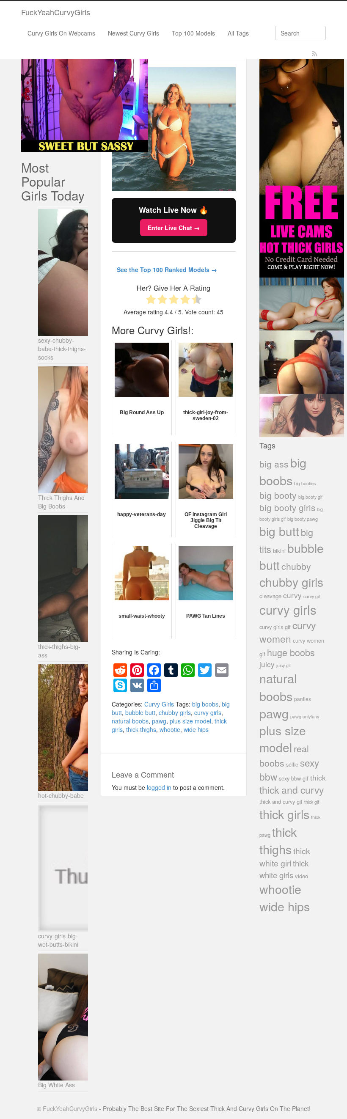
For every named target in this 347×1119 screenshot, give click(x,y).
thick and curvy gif (281, 801)
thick (318, 777)
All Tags (238, 33)
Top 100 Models (193, 33)
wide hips (196, 729)
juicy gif (283, 665)
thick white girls (283, 869)
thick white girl (284, 857)
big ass (274, 463)
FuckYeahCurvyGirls (55, 11)
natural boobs (130, 721)
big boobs (205, 704)
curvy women (287, 632)
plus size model (190, 721)
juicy (267, 664)
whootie (170, 729)
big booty (278, 495)
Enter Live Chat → (174, 227)
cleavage (270, 596)
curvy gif (311, 596)
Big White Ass (56, 1085)
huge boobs (291, 652)
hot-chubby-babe (61, 795)
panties (302, 698)
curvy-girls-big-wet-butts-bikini (58, 940)
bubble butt (140, 712)
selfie (292, 764)
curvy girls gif (275, 627)
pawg (159, 721)
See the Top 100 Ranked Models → (167, 269)
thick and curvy (291, 790)
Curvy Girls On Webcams (61, 33)
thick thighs (141, 729)
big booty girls (287, 507)
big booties (305, 483)
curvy (292, 595)
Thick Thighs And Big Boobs (61, 501)
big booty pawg (302, 518)
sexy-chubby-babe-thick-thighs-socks (62, 348)
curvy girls (207, 712)
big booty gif (310, 497)
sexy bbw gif (293, 778)
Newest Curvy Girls (133, 33)
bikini (279, 551)
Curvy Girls (159, 704)
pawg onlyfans (304, 716)
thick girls (284, 813)
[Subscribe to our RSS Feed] (314, 54)
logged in (159, 787)
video (301, 876)
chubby (296, 566)
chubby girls (175, 712)
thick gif (311, 802)
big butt (279, 530)
